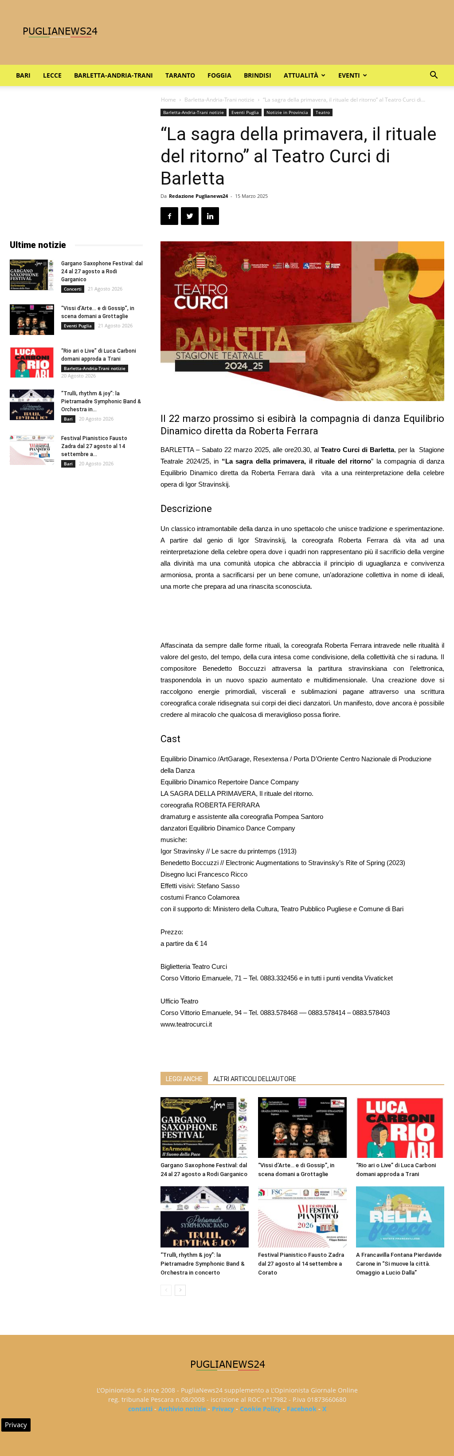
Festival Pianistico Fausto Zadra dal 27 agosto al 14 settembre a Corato (301, 1263)
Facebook (302, 1409)
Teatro (323, 112)
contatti (140, 1409)
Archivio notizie (182, 1409)
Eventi (349, 75)
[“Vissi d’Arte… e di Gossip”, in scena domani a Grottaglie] (302, 1127)
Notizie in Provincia (287, 112)
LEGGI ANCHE (184, 1078)
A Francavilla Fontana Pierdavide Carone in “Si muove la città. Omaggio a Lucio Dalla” (399, 1263)
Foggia (219, 75)
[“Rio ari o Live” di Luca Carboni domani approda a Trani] (400, 1127)
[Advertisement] (302, 617)
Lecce (52, 75)
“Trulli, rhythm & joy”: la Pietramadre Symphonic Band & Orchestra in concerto (202, 1263)
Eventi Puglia (245, 112)
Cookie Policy (260, 1409)
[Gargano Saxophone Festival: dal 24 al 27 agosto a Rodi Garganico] (204, 1127)
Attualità (301, 75)
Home (168, 99)
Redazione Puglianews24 (198, 196)
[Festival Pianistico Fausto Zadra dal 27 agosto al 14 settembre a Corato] (302, 1216)
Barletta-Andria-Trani (113, 75)
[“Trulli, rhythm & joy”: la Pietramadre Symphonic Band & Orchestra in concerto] (204, 1216)
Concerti (73, 289)
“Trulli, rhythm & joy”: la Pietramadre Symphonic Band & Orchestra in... (101, 401)
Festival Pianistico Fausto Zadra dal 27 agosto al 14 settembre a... (94, 446)
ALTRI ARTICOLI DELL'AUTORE (254, 1078)
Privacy (223, 1409)
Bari (23, 75)
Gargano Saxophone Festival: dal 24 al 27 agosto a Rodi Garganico (102, 271)
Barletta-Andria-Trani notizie (219, 99)
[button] (433, 76)
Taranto (180, 75)
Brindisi (257, 75)
